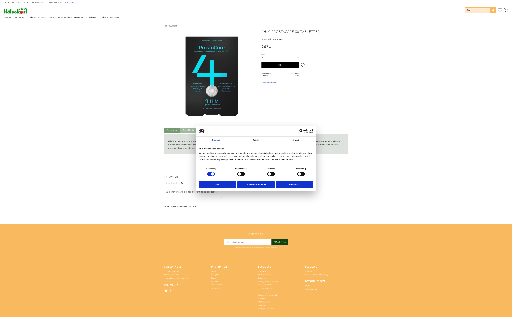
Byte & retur (215, 288)
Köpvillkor (214, 282)
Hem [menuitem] (7, 2)
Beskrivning (172, 130)
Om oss (213, 278)
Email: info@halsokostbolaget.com (176, 278)
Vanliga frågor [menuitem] (55, 2)
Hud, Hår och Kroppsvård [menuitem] (60, 17)
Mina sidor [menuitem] (16, 2)
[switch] (241, 174)
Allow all (294, 184)
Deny (218, 184)
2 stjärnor (169, 183)
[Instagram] (166, 290)
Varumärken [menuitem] (90, 17)
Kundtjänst (215, 275)
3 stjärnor (171, 183)
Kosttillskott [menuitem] (20, 17)
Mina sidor (215, 271)
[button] (500, 10)
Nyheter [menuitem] (7, 17)
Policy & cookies (217, 285)
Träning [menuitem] (32, 17)
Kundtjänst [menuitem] (37, 2)
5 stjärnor (176, 183)
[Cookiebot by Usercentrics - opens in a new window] (301, 131)
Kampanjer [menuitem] (78, 17)
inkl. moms (70, 2)
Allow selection (256, 184)
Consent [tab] (216, 140)
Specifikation (189, 130)
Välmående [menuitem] (103, 17)
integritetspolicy (271, 248)
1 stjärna (166, 183)
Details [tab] (256, 140)
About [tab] (296, 140)
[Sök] (493, 10)
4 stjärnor (174, 183)
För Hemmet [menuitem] (115, 17)
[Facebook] (170, 290)
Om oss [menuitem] (27, 2)
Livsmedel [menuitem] (42, 17)
